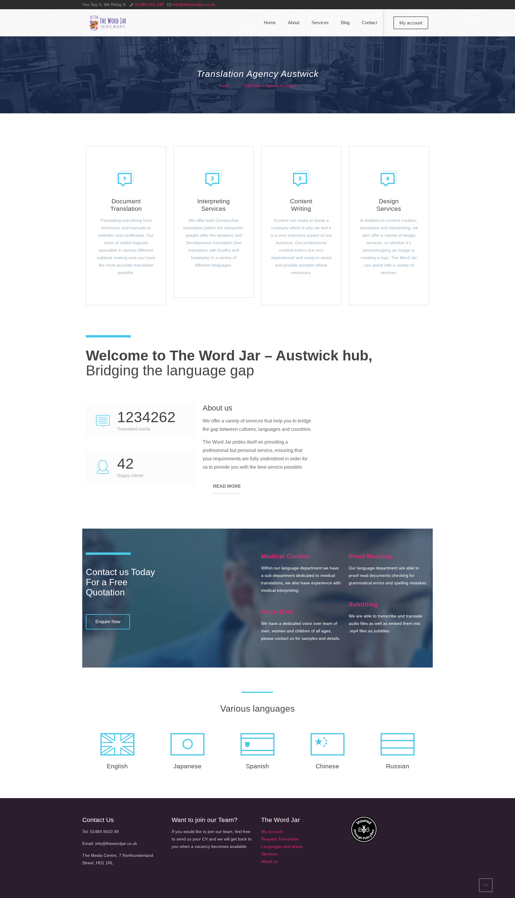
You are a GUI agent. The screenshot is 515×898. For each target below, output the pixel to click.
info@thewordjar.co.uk (194, 4)
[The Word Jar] (108, 22)
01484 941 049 (149, 4)
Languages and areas (282, 846)
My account (410, 22)
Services (269, 853)
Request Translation (280, 839)
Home (224, 85)
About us (269, 861)
